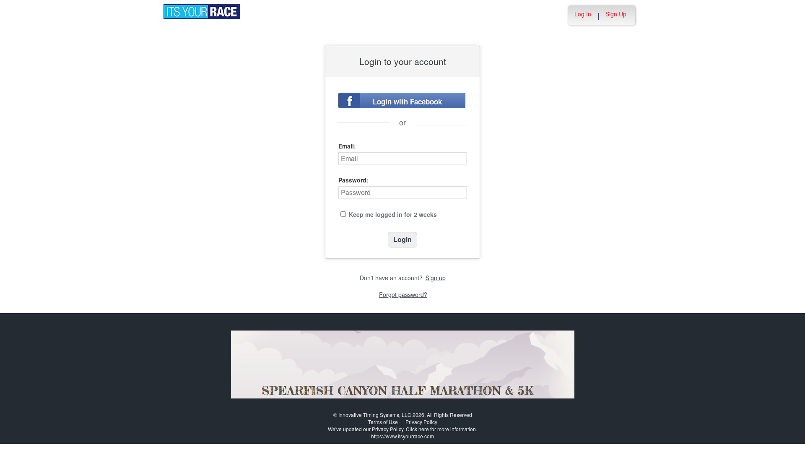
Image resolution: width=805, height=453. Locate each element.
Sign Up (615, 14)
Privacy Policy (421, 421)
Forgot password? (403, 294)
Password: (353, 180)
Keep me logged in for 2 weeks (393, 214)
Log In (582, 14)
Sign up (436, 277)
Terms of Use (383, 421)
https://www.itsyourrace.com (402, 436)
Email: (347, 146)
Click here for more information (441, 428)
